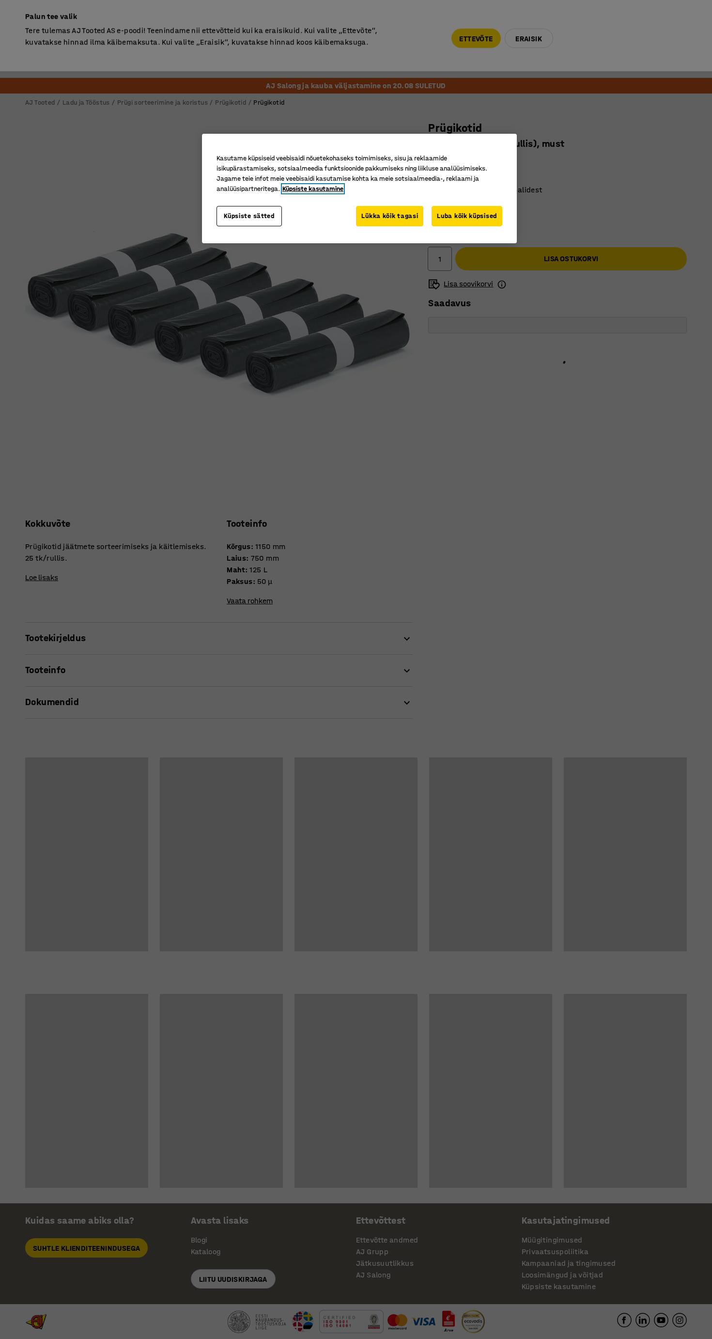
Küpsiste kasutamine (312, 189)
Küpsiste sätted (249, 216)
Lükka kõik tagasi (389, 216)
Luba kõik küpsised (467, 216)
